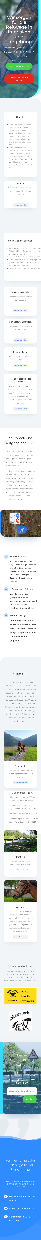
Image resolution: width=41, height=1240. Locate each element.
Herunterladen (20, 205)
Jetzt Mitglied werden (19, 66)
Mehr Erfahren (20, 783)
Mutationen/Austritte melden (19, 79)
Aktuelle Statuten (20, 869)
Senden (29, 1099)
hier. (11, 168)
